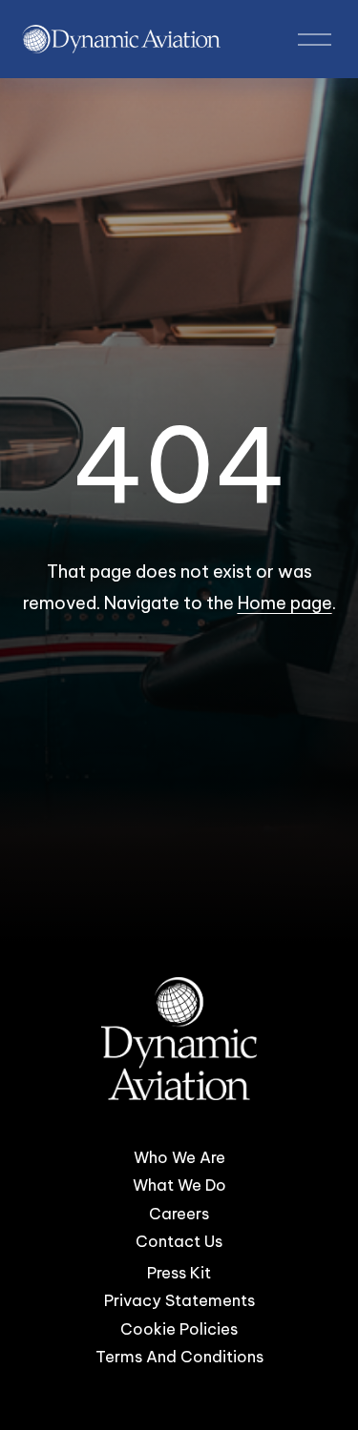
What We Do (179, 1185)
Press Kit (179, 1272)
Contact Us (179, 1241)
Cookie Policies (179, 1328)
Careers (179, 1213)
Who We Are (179, 1157)
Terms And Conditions (179, 1356)
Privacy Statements (179, 1301)
